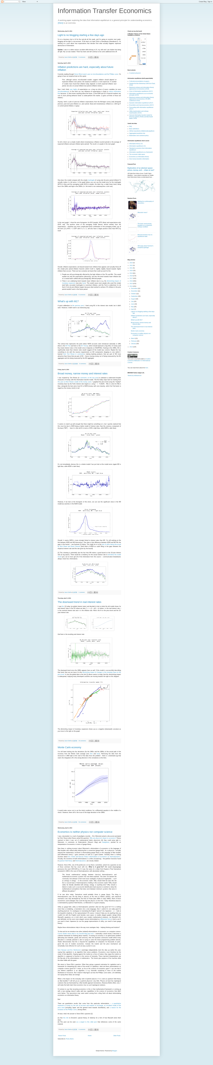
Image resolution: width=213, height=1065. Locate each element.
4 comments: (82, 1029)
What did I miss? (142, 212)
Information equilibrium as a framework (141, 152)
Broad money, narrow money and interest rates (82, 373)
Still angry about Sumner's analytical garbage (145, 246)
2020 (131, 270)
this (63, 606)
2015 (131, 283)
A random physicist (135, 73)
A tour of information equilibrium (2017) (141, 91)
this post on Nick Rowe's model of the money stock (75, 382)
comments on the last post (89, 378)
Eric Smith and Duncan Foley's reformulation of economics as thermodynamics (94, 856)
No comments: (83, 822)
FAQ (130, 126)
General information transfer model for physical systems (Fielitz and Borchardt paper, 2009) (141, 116)
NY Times (84, 346)
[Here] (60, 23)
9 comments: (82, 57)
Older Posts (116, 1035)
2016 (131, 281)
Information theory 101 (136, 143)
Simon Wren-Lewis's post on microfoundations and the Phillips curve (96, 74)
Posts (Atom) (70, 1039)
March (133, 338)
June (132, 304)
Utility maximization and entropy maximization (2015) (138, 112)
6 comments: (83, 363)
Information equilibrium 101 (137, 146)
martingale (91, 180)
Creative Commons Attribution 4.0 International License (139, 360)
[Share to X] (93, 57)
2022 (131, 265)
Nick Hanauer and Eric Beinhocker (69, 950)
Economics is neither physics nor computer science (85, 831)
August (133, 299)
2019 (131, 273)
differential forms (105, 919)
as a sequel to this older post (86, 1022)
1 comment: (82, 592)
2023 (131, 263)
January (133, 343)
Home (90, 1035)
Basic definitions (134, 129)
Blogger (114, 1051)
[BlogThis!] (91, 57)
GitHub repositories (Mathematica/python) (141, 131)
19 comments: (83, 740)
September (134, 296)
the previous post (78, 305)
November (134, 291)
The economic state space (137, 154)
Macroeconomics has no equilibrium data (145, 235)
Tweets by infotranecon (134, 375)
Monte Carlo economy (69, 747)
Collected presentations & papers (139, 81)
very (71, 89)
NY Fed (67, 346)
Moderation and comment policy (139, 135)
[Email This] (89, 57)
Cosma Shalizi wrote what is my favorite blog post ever (76, 933)
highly (75, 89)
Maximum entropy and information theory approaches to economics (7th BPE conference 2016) (141, 99)
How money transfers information (139, 159)
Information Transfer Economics (104, 10)
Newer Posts (62, 1035)
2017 (131, 278)
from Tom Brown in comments (73, 354)
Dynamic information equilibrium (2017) (141, 103)
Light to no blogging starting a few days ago (81, 35)
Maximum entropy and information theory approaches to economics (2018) (141, 88)
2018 (131, 276)
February (134, 341)
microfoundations (63, 91)
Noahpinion (105, 842)
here (83, 283)
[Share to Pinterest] (98, 57)
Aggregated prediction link (137, 133)
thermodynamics (81, 861)
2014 (131, 286)
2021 (131, 268)
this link (65, 1018)
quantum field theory (65, 861)
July (132, 301)
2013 (131, 347)
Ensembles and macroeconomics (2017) (141, 105)
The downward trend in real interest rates (79, 602)
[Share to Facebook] (95, 57)
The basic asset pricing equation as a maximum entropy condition (145, 225)
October (133, 293)
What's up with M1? (68, 301)
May (132, 306)
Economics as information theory (139, 156)
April (132, 309)
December (134, 288)
